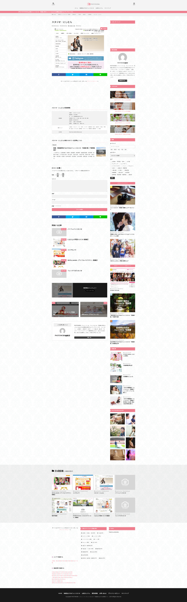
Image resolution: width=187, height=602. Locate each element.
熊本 (62, 582)
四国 (72, 560)
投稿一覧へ (89, 337)
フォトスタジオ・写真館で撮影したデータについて (122, 208)
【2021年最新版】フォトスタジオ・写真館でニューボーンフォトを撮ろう (129, 390)
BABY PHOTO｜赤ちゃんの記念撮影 (122, 100)
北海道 (53, 572)
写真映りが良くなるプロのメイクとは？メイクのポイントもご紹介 (122, 235)
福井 (62, 575)
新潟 (53, 575)
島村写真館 (54, 515)
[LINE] (100, 74)
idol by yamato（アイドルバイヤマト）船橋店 (83, 260)
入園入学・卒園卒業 (87, 545)
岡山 (59, 579)
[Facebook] (59, 74)
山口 (65, 579)
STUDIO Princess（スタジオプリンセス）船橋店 (82, 516)
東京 (111, 149)
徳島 (53, 581)
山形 (68, 572)
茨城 (53, 573)
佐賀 (56, 582)
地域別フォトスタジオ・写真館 (64, 14)
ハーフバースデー (86, 539)
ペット (97, 539)
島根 (56, 579)
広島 (62, 579)
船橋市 (84, 14)
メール (54, 199)
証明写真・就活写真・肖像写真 (89, 558)
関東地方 (74, 14)
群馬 (59, 573)
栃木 (56, 573)
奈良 (67, 577)
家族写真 (99, 548)
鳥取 (53, 579)
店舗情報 (85, 551)
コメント (54, 178)
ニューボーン (97, 536)
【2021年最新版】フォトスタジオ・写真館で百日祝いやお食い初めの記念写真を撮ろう (129, 401)
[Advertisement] (79, 92)
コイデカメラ (72, 250)
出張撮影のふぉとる (128, 376)
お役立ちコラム (99, 8)
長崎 (59, 582)
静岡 (73, 575)
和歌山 (70, 577)
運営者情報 (95, 593)
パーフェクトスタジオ (75, 229)
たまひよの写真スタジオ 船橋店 (78, 239)
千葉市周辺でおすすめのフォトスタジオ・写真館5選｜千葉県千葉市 (122, 316)
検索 (112, 177)
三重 (53, 577)
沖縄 (74, 582)
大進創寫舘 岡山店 (127, 365)
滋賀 (56, 577)
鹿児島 (70, 582)
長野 (67, 575)
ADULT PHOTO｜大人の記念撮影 (122, 122)
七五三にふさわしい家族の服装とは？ (119, 260)
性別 (53, 174)
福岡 (53, 582)
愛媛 (59, 581)
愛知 (76, 575)
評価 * (53, 206)
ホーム (76, 8)
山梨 (65, 575)
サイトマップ (108, 8)
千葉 (122, 149)
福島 (71, 572)
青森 (57, 572)
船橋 (74, 25)
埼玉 (119, 149)
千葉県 (79, 14)
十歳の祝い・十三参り (87, 548)
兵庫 (65, 577)
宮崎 (67, 582)
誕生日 (102, 558)
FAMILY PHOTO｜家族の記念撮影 (122, 134)
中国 (69, 560)
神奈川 (115, 149)
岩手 (60, 572)
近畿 (66, 560)
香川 (56, 581)
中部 (63, 560)
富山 (56, 575)
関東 (60, 560)
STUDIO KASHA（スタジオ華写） (128, 355)
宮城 (66, 572)
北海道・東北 (55, 560)
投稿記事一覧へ (122, 80)
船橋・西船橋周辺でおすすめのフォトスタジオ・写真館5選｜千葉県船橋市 (74, 149)
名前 (53, 193)
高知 (62, 581)
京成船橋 (89, 14)
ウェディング (86, 536)
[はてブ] (86, 74)
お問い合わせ (102, 593)
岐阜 (70, 575)
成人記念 (94, 551)
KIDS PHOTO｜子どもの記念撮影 (122, 111)
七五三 (94, 542)
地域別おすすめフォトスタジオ (87, 8)
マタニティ (85, 542)
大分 (65, 582)
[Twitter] (73, 74)
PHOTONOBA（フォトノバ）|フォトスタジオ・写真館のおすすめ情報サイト (90, 596)
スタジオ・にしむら (97, 14)
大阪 (125, 149)
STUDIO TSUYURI (114, 290)
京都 (59, 577)
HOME (54, 14)
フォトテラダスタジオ (75, 270)
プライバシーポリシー (92, 81)
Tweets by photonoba (114, 532)
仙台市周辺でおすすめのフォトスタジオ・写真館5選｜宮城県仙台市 (122, 342)
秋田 (63, 572)
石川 (59, 575)
